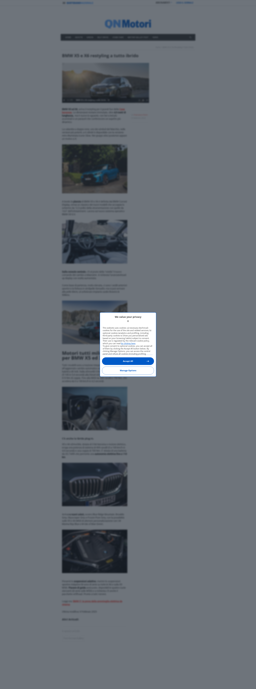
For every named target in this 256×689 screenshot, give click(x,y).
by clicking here (128, 343)
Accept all (128, 361)
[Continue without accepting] (128, 321)
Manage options (128, 370)
